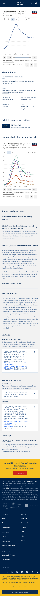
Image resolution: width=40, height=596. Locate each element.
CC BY (20, 64)
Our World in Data (20, 3)
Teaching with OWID (8, 545)
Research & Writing (8, 555)
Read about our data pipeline (11, 284)
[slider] (14, 57)
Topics (4, 518)
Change (31, 152)
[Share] (31, 65)
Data (3, 523)
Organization (25, 523)
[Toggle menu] (4, 3)
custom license (6, 495)
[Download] (27, 65)
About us (24, 518)
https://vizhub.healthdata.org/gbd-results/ (17, 451)
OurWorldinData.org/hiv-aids (10, 64)
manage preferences (29, 582)
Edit (32, 19)
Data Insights (6, 527)
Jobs (22, 536)
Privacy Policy (16, 582)
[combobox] (31, 3)
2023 (34, 57)
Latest (4, 537)
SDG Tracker (6, 541)
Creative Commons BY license (13, 321)
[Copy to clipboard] (32, 352)
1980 (9, 57)
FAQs (24, 499)
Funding (23, 527)
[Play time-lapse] (4, 57)
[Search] (31, 3)
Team (22, 532)
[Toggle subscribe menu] (36, 3)
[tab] (5, 19)
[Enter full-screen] (35, 65)
